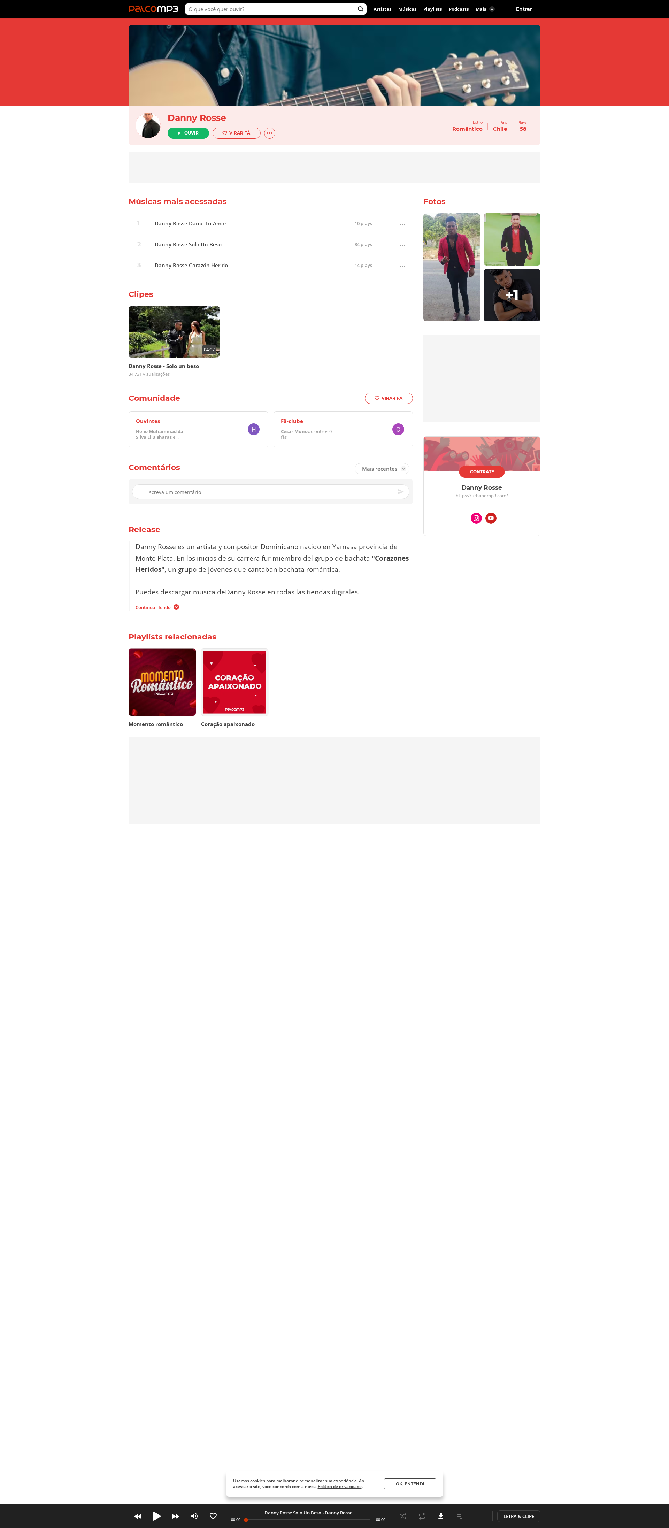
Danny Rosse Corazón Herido (191, 265)
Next (175, 1516)
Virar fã (239, 133)
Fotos (434, 201)
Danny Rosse (197, 118)
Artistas (382, 9)
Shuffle (403, 1516)
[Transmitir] (478, 1516)
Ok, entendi (410, 1484)
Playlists (432, 9)
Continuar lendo (153, 607)
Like (213, 1516)
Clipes (141, 294)
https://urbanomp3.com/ (482, 496)
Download (440, 1516)
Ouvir (191, 133)
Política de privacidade (340, 1486)
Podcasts (459, 9)
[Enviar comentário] (401, 491)
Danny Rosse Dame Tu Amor (190, 223)
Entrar (524, 9)
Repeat (422, 1516)
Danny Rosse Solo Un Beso (188, 244)
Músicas (407, 9)
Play (156, 1516)
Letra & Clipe (518, 1516)
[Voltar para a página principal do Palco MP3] (155, 9)
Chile (500, 128)
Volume (194, 1516)
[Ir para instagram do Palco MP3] (476, 519)
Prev (138, 1516)
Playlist (459, 1516)
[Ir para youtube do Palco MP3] (491, 519)
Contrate (482, 471)
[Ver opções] (269, 133)
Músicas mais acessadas (178, 201)
